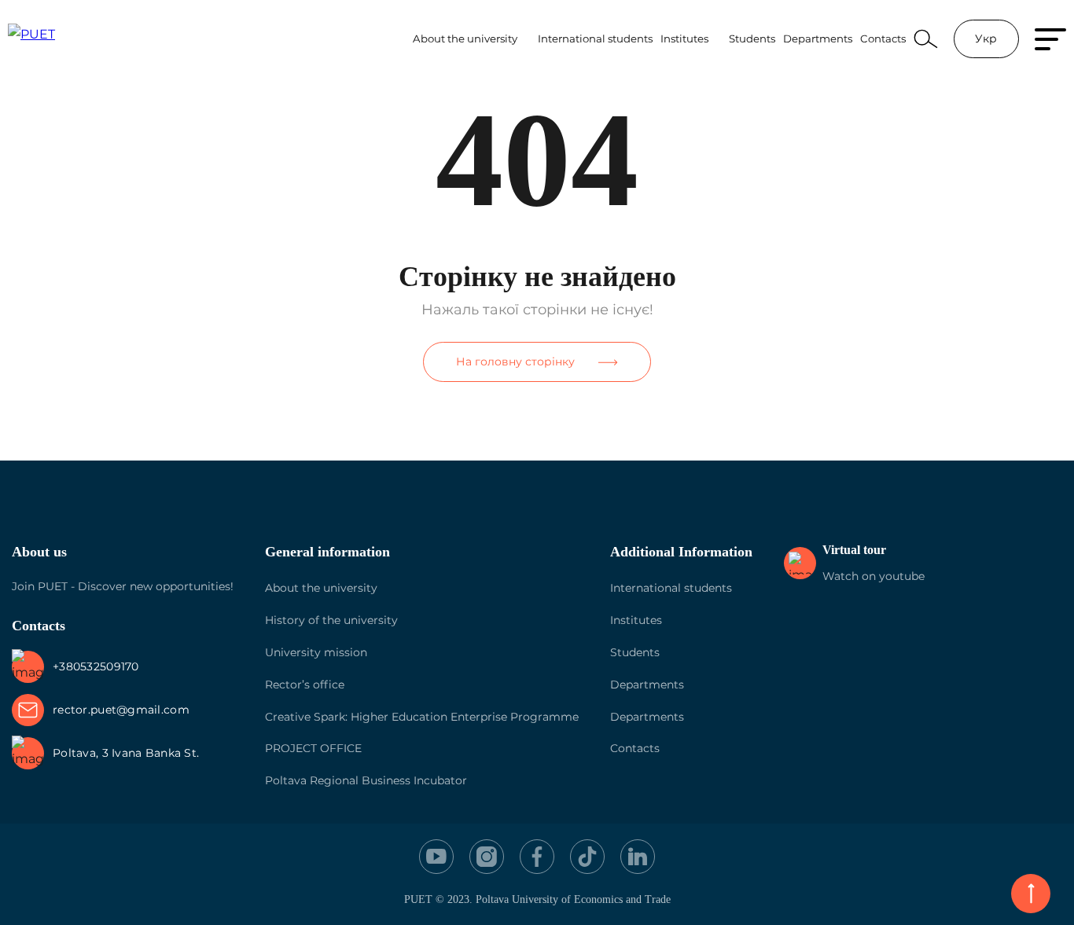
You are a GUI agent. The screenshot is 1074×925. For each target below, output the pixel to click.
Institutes (684, 38)
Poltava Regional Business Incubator (366, 780)
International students (595, 38)
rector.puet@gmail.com (121, 710)
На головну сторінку (515, 361)
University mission (316, 652)
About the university (465, 38)
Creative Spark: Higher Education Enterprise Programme (422, 717)
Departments (817, 38)
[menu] (1050, 39)
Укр (986, 38)
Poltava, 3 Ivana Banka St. (126, 753)
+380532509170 (96, 666)
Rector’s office (304, 684)
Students (752, 38)
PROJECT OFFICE (313, 748)
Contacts (883, 38)
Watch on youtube (873, 576)
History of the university (331, 620)
